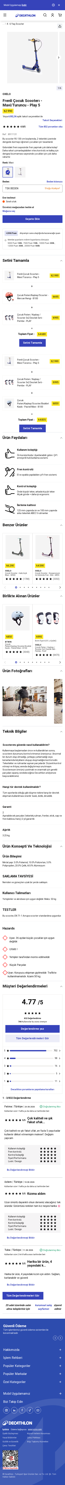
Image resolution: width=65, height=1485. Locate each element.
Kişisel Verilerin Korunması (38, 1433)
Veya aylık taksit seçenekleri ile (23, 116)
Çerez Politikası (33, 1438)
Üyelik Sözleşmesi (10, 1433)
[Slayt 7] (44, 587)
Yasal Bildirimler (10, 1438)
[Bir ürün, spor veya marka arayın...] (45, 15)
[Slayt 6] (40, 587)
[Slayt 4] (32, 587)
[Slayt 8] (48, 587)
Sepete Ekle (32, 218)
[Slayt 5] (36, 587)
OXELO (7, 94)
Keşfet (17, 5)
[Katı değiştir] (61, 261)
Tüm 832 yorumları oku (41, 126)
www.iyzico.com (35, 1429)
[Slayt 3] (28, 587)
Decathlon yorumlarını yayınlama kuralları (32, 1089)
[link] (32, 1029)
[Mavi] (8, 172)
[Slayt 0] (16, 587)
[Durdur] (54, 5)
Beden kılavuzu (54, 181)
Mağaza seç (9, 211)
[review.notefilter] (59, 1050)
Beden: (6, 181)
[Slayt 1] (20, 587)
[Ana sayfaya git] (25, 15)
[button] (59, 26)
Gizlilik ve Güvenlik (10, 1442)
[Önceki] (5, 587)
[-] (20, 172)
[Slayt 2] (24, 587)
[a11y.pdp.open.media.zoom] (32, 57)
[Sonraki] (60, 587)
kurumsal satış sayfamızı (43, 1307)
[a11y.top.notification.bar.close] (59, 5)
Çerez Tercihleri (9, 1446)
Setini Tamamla (32, 342)
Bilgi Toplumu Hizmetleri (37, 1442)
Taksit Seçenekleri (52, 120)
